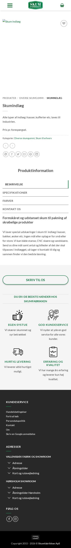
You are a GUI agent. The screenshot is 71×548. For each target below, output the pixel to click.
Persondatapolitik (15, 420)
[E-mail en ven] (24, 154)
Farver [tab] (8, 200)
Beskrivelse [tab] (14, 184)
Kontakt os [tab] (12, 209)
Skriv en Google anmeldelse (20, 433)
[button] (10, 5)
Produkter (9, 98)
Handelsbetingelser (16, 411)
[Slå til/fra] (9, 463)
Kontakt (10, 425)
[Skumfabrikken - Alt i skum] (35, 5)
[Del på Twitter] (18, 154)
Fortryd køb (12, 416)
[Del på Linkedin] (37, 154)
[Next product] (5, 145)
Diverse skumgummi (31, 98)
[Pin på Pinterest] (30, 154)
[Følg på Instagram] (15, 519)
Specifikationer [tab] (15, 192)
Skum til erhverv (44, 138)
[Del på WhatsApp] (6, 154)
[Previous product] (12, 145)
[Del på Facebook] (12, 154)
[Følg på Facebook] (9, 519)
